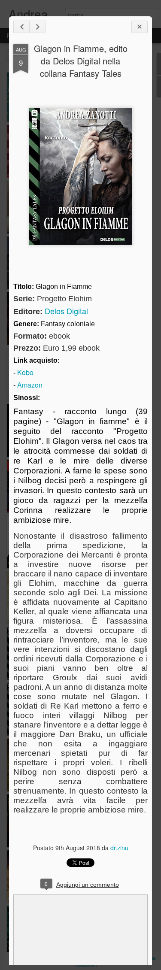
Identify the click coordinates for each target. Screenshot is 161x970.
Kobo (25, 372)
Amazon (30, 385)
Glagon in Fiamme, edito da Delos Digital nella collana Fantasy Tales (81, 60)
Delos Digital (66, 310)
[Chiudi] (139, 27)
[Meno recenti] (37, 27)
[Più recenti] (21, 27)
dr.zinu (119, 847)
